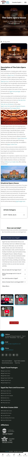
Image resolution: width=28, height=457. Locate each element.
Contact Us (20, 455)
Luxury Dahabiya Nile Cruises (8, 417)
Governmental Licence (7, 363)
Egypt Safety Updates (19, 361)
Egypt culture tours (12, 144)
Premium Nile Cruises (6, 420)
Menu (3, 455)
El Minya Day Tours (6, 402)
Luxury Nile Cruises (6, 415)
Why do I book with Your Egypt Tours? (11, 270)
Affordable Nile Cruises (7, 410)
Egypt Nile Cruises (6, 375)
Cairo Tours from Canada (7, 395)
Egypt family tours (22, 138)
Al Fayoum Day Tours (6, 391)
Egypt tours (11, 75)
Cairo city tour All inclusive (7, 104)
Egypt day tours (5, 81)
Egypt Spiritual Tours (6, 380)
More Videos (13, 322)
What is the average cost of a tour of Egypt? (11, 274)
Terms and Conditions (7, 361)
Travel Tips (17, 363)
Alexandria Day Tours (6, 393)
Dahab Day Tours (5, 398)
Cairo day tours (21, 100)
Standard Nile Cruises (6, 413)
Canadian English (16, 2)
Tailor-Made (25, 455)
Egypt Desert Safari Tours (7, 378)
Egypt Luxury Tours (6, 371)
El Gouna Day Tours (6, 400)
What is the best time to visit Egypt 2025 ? (13, 282)
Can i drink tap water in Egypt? (10, 278)
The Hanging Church (15, 108)
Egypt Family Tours (6, 373)
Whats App (8, 455)
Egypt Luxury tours (5, 106)
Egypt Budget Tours (6, 382)
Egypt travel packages (14, 91)
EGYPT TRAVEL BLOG (10, 215)
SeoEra (7, 451)
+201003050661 (9, 350)
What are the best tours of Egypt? (11, 238)
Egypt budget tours (20, 201)
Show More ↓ (6, 286)
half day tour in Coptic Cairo (11, 162)
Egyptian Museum (20, 106)
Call (14, 455)
